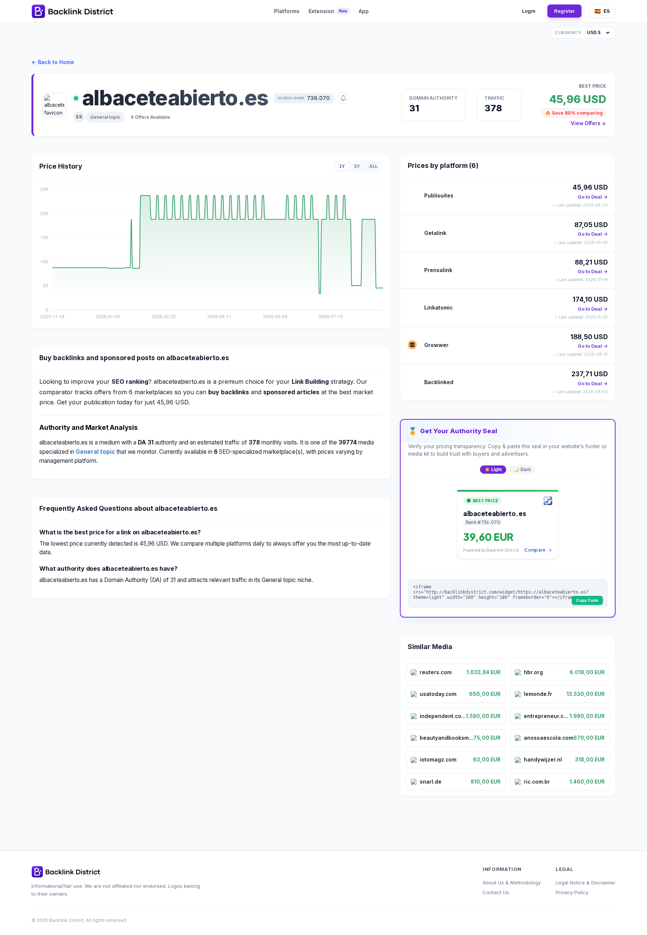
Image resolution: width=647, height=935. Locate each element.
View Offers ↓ (588, 123)
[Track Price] (343, 98)
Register (564, 11)
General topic (105, 117)
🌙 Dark (522, 469)
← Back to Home (52, 62)
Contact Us (496, 892)
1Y (342, 166)
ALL (373, 166)
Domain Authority (433, 98)
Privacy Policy (572, 892)
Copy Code (587, 600)
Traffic (494, 98)
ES (607, 11)
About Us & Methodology (512, 883)
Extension (328, 11)
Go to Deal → (593, 197)
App (364, 11)
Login (528, 11)
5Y (357, 166)
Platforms (287, 11)
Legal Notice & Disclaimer (586, 883)
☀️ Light (493, 469)
